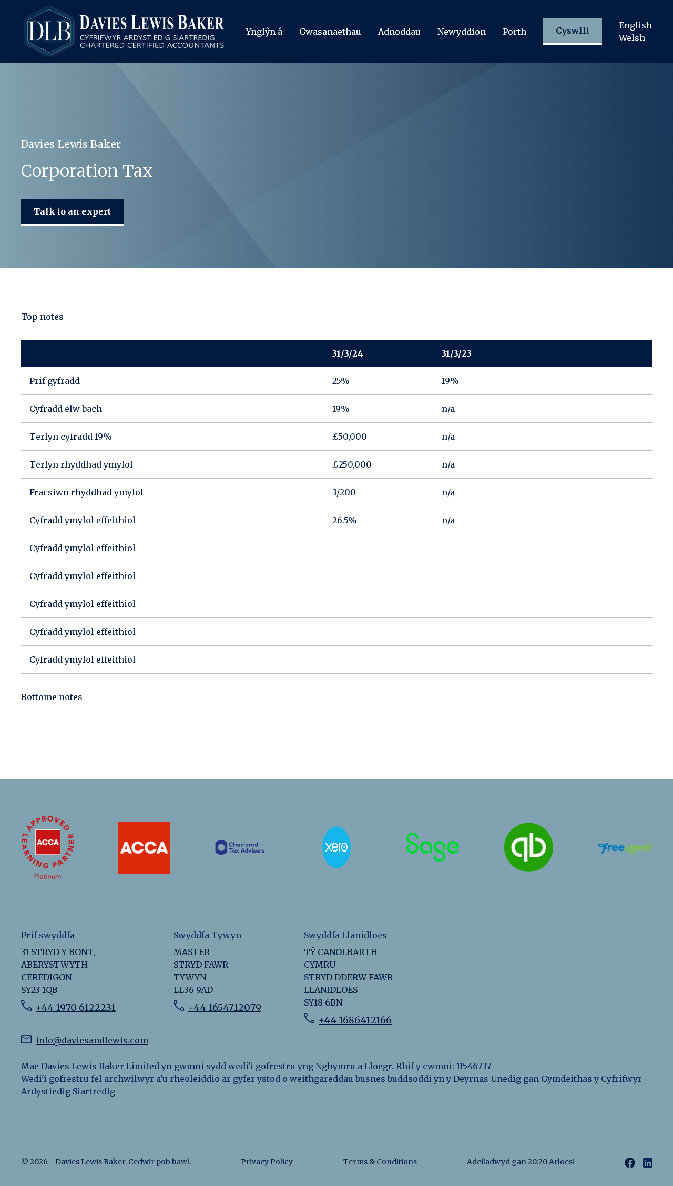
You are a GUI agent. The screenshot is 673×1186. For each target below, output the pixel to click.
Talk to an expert (72, 211)
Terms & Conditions (380, 1162)
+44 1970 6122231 (76, 1007)
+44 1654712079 (224, 1007)
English (635, 25)
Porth (514, 31)
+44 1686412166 (355, 1020)
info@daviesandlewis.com (92, 1040)
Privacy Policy (267, 1162)
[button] (264, 31)
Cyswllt (572, 30)
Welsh (632, 38)
